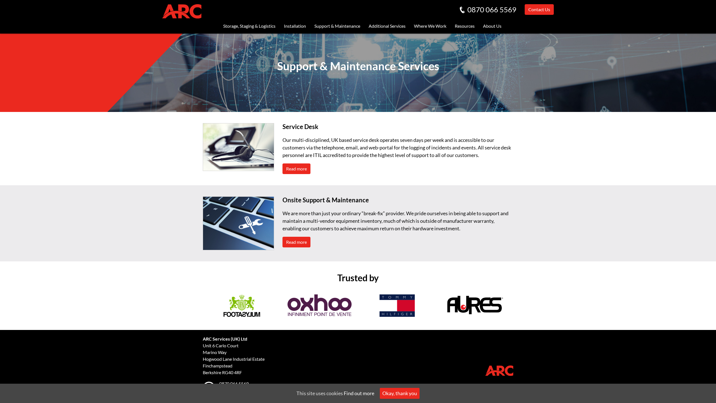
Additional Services (387, 26)
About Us (492, 26)
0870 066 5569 (491, 9)
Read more (296, 168)
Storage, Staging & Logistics (249, 26)
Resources (465, 26)
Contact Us (539, 9)
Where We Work (430, 26)
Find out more (359, 393)
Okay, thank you (399, 393)
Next (517, 307)
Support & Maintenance (337, 26)
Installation (295, 26)
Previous (198, 307)
